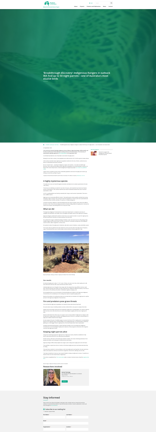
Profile (65, 381)
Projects (82, 6)
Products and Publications (94, 6)
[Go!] (111, 3)
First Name (46, 414)
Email (45, 420)
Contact (110, 6)
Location (68, 427)
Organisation (46, 427)
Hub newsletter (54, 405)
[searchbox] (104, 3)
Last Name (69, 414)
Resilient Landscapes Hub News (52, 144)
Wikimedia (79, 175)
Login (91, 3)
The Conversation (60, 357)
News (104, 6)
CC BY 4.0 (83, 175)
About (75, 6)
